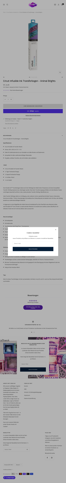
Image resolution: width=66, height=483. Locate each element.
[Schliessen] (55, 229)
